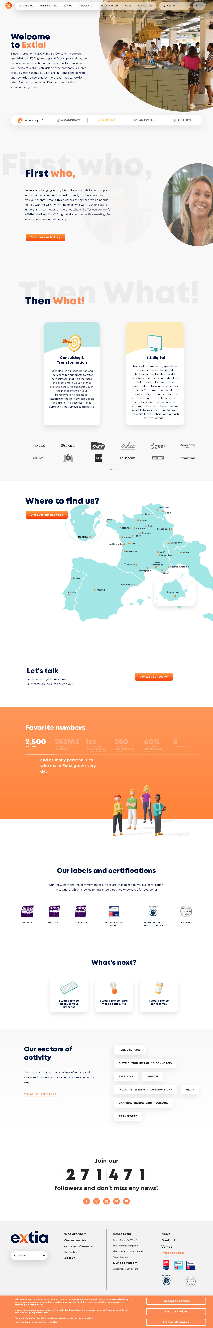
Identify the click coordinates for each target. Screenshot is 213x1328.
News (128, 6)
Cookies (53, 1322)
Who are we (26, 6)
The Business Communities (128, 1251)
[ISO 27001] (54, 911)
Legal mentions (22, 1322)
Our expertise (48, 6)
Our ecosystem (109, 6)
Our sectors (71, 1252)
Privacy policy (39, 1322)
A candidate (71, 120)
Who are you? (34, 120)
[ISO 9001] (27, 911)
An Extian (147, 120)
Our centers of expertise (78, 1246)
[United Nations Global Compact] (153, 911)
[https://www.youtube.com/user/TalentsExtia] (126, 1201)
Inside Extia (86, 6)
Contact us (145, 6)
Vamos (166, 1246)
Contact (168, 1240)
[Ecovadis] (186, 911)
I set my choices (176, 1311)
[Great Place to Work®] (114, 911)
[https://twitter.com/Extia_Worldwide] (118, 1201)
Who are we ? (75, 1234)
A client (108, 120)
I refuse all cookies (176, 1322)
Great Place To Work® (125, 1240)
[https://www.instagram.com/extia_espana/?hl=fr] (98, 1201)
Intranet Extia (172, 1253)
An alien (184, 120)
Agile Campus (120, 1257)
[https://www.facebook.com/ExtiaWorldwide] (88, 1201)
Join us (68, 6)
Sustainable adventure (125, 1269)
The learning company (125, 1246)
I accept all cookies (176, 1301)
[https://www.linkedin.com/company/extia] (108, 1201)
